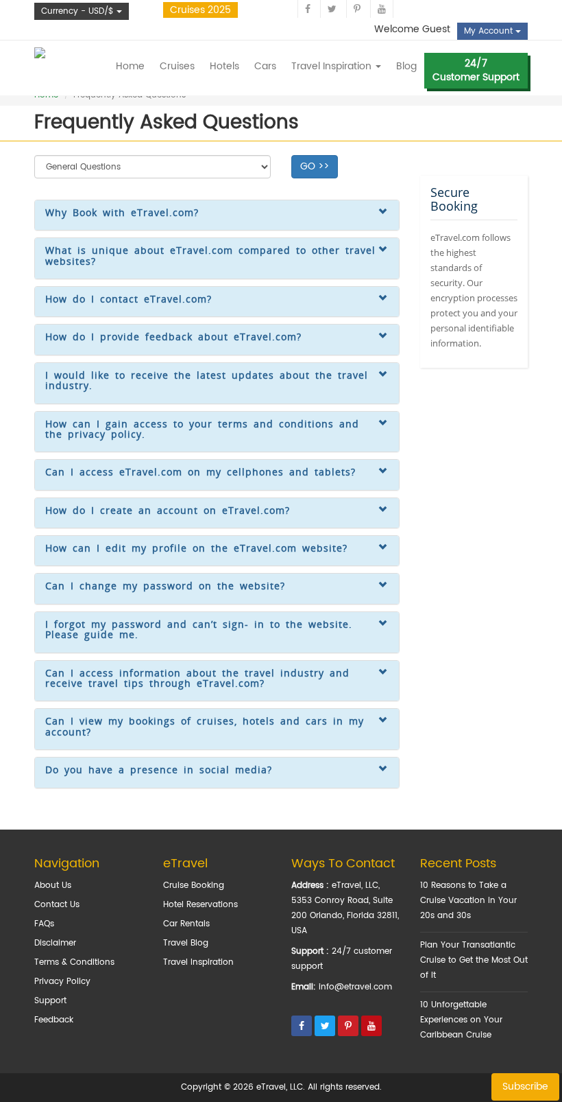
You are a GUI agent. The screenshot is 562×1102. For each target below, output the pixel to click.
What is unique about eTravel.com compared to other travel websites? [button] (210, 256)
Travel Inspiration (198, 962)
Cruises (177, 66)
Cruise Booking (193, 885)
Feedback (53, 1020)
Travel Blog (185, 943)
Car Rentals (186, 923)
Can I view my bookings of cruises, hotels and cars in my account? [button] (204, 727)
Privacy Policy (62, 981)
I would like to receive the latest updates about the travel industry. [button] (206, 381)
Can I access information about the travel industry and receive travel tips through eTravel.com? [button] (197, 679)
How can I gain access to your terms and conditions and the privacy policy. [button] (202, 430)
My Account (489, 31)
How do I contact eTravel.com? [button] (128, 299)
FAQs (44, 923)
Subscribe (525, 1086)
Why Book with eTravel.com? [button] (122, 213)
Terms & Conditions (74, 962)
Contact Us (57, 904)
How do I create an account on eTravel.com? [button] (167, 511)
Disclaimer (55, 943)
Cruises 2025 (200, 10)
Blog (406, 66)
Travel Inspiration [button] (332, 66)
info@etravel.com (355, 987)
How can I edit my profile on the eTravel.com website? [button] (196, 548)
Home (130, 66)
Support (50, 1000)
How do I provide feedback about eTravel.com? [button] (173, 337)
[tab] (217, 215)
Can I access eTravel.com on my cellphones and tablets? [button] (200, 472)
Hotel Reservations (200, 904)
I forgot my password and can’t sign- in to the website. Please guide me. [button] (198, 630)
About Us (52, 885)
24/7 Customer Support (476, 70)
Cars (265, 66)
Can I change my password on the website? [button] (165, 586)
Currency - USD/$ (79, 11)
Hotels (224, 66)
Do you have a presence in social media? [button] (158, 770)
